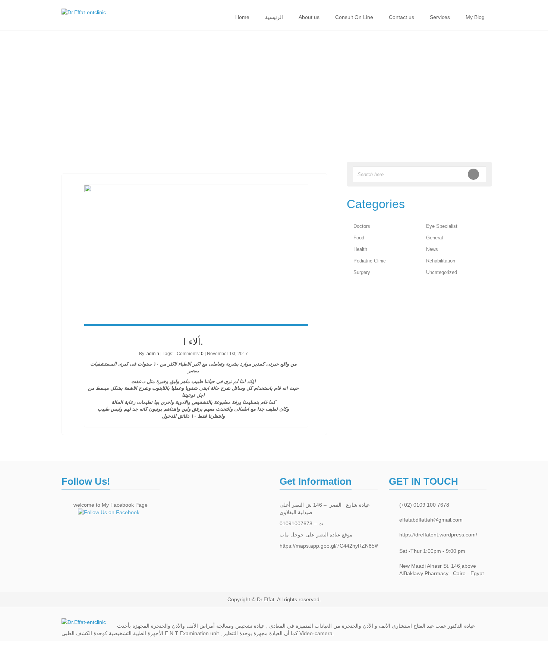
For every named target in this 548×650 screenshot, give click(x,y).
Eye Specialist (441, 226)
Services (440, 17)
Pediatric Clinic (369, 261)
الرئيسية (274, 17)
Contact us (401, 17)
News (432, 249)
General (434, 237)
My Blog (475, 17)
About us (309, 17)
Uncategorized (441, 272)
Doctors (361, 226)
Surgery (361, 272)
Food (358, 237)
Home (242, 17)
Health (360, 249)
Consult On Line (354, 17)
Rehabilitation (440, 261)
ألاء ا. (193, 342)
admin (153, 353)
